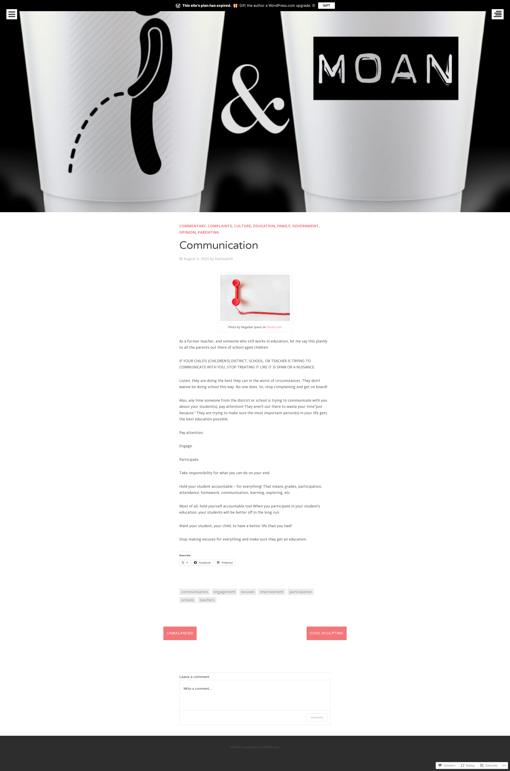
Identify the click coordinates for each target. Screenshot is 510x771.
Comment (317, 717)
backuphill (224, 258)
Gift (326, 6)
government (305, 226)
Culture (242, 226)
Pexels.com (274, 327)
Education (264, 226)
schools (187, 599)
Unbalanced (180, 633)
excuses (247, 591)
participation (300, 591)
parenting (208, 232)
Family (283, 226)
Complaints (220, 226)
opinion (187, 232)
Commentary (192, 226)
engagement (224, 591)
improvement (271, 591)
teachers (207, 599)
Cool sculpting (326, 633)
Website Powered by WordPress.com (254, 747)
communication (194, 591)
